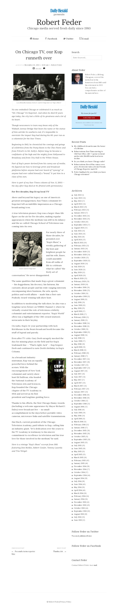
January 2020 (79, 284)
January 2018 (79, 356)
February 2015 (80, 460)
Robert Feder (59, 22)
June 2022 (78, 198)
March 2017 (78, 386)
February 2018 (80, 353)
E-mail (85, 39)
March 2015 (78, 457)
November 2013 (80, 505)
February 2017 (80, 389)
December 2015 (80, 431)
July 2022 (78, 195)
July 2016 (77, 410)
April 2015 (78, 454)
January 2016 (79, 428)
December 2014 (80, 466)
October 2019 (79, 293)
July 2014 (77, 481)
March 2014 (78, 493)
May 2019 (77, 308)
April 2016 (78, 419)
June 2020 (78, 270)
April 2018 (78, 347)
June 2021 (78, 234)
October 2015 (79, 437)
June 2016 (78, 413)
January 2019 (79, 320)
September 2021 (80, 225)
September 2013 (80, 511)
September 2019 (80, 296)
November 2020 (80, 255)
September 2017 (80, 368)
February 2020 (80, 281)
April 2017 (78, 383)
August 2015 (79, 442)
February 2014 (80, 496)
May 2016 (77, 416)
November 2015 (80, 434)
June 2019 (78, 305)
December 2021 (80, 216)
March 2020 (79, 278)
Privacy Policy (65, 602)
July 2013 (77, 517)
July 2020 (78, 267)
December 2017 (80, 359)
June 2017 (78, 377)
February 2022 (80, 210)
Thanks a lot (59, 551)
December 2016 (80, 395)
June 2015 (78, 448)
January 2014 (79, 499)
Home (36, 39)
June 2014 (78, 484)
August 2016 (79, 407)
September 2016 (80, 404)
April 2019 (78, 311)
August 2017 (79, 371)
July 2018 (77, 338)
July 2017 (77, 374)
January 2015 (79, 463)
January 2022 (79, 213)
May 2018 (77, 344)
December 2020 (80, 252)
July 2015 (77, 445)
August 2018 (79, 335)
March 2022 (78, 207)
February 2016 (80, 425)
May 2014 (77, 487)
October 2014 (79, 472)
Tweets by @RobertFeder (82, 536)
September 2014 (80, 475)
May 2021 (77, 237)
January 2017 (79, 392)
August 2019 (79, 299)
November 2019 (80, 290)
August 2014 (79, 478)
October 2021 (79, 222)
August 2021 (79, 228)
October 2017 (79, 365)
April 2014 (78, 490)
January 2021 (79, 249)
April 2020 (78, 275)
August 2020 (79, 264)
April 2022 (78, 204)
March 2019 (78, 314)
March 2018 (78, 350)
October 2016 (79, 401)
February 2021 (80, 246)
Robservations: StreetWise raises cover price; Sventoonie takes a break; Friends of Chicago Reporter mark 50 (90, 166)
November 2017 (80, 362)
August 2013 (79, 514)
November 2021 (80, 219)
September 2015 (80, 439)
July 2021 (77, 231)
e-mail (94, 565)
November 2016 (80, 398)
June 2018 (78, 341)
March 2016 (78, 422)
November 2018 (80, 326)
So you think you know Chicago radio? (89, 161)
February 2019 (80, 317)
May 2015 (77, 451)
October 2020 (79, 258)
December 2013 (80, 502)
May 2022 (78, 201)
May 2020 (78, 272)
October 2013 (79, 508)
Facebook (52, 39)
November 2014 (80, 469)
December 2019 (80, 287)
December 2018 (80, 323)
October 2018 (79, 329)
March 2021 (78, 243)
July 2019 (77, 302)
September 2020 (80, 261)
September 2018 (80, 332)
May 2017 (77, 380)
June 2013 (78, 520)
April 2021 (78, 240)
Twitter (69, 39)
